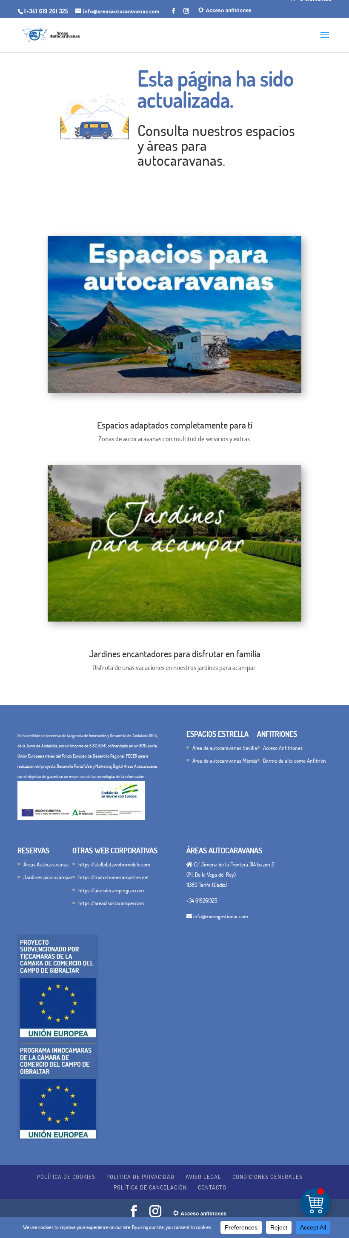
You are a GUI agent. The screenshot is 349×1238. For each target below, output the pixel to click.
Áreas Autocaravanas (46, 864)
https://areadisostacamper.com (111, 903)
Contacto (212, 1187)
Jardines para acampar (47, 877)
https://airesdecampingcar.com (111, 890)
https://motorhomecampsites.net (113, 877)
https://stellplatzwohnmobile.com (114, 864)
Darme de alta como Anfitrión (294, 760)
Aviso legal (203, 1176)
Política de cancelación (150, 1187)
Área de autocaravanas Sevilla (224, 747)
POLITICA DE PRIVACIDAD (140, 1176)
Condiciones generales (267, 1176)
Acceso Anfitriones (283, 747)
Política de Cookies (66, 1176)
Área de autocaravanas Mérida (224, 760)
